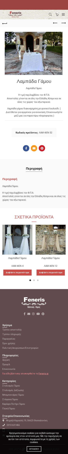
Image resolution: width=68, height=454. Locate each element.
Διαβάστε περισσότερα (17, 272)
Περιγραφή (34, 168)
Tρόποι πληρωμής (11, 334)
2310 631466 (13, 425)
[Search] (50, 14)
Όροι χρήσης (8, 343)
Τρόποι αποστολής (12, 329)
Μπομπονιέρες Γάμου (13, 395)
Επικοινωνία (8, 369)
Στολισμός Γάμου (11, 385)
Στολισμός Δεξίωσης (13, 390)
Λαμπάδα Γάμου (17, 258)
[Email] (34, 148)
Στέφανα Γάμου (10, 399)
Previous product (55, 23)
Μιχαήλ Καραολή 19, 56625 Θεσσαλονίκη (26, 420)
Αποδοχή (34, 449)
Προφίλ (6, 364)
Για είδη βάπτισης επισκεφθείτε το (25, 373)
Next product (63, 23)
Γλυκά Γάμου (8, 408)
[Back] (5, 23)
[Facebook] (26, 148)
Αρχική (6, 360)
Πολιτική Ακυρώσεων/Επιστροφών (20, 348)
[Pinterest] (42, 148)
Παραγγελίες (8, 339)
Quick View (29, 227)
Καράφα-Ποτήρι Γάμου (13, 404)
